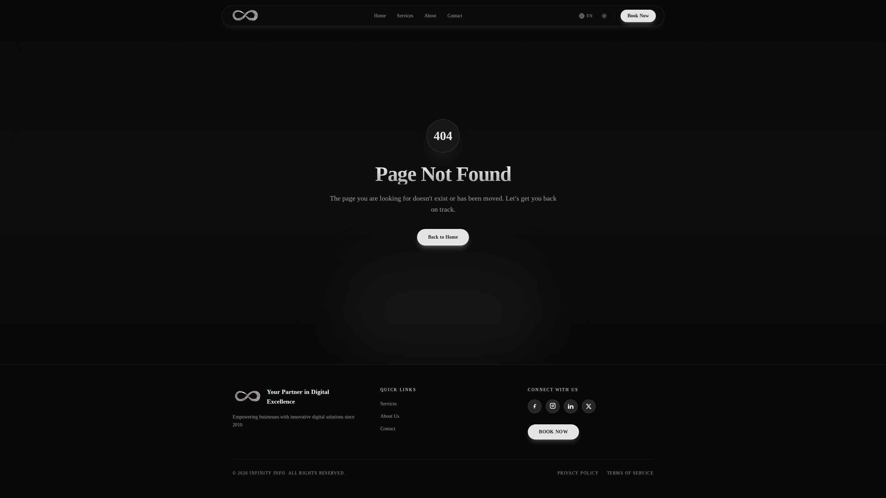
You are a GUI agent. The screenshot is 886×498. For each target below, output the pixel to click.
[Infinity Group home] (245, 16)
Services (405, 15)
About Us (389, 416)
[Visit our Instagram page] (553, 406)
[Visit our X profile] (589, 406)
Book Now (638, 15)
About (430, 15)
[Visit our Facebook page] (535, 406)
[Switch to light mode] (604, 16)
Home (380, 15)
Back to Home (443, 237)
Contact (454, 15)
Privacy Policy (578, 473)
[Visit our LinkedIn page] (571, 406)
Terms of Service (630, 473)
